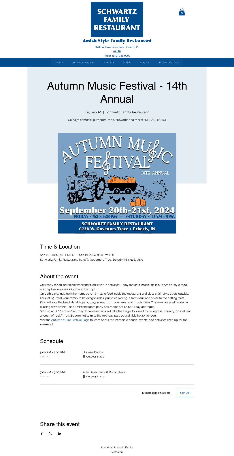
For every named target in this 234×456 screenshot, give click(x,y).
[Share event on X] (50, 433)
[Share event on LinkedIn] (59, 433)
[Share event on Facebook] (42, 433)
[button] (182, 12)
